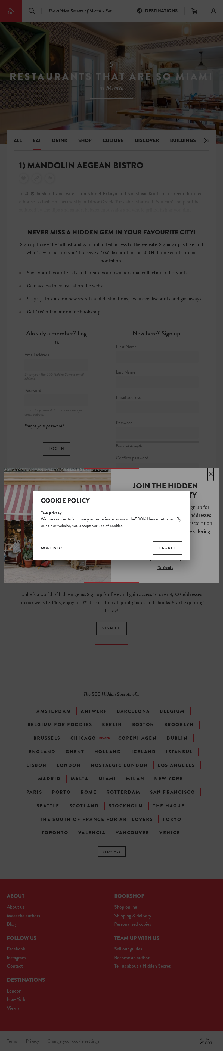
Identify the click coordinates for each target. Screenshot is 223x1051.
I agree (167, 548)
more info (51, 548)
